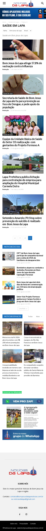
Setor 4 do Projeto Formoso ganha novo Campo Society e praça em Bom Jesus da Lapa (29, 298)
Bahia (5, 30)
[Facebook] (19, 514)
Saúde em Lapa (13, 22)
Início (4, 22)
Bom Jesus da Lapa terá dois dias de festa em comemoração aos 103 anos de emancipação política (30, 285)
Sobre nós (13, 524)
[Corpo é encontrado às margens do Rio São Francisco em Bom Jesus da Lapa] (34, 328)
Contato (33, 524)
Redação (5, 69)
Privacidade (24, 524)
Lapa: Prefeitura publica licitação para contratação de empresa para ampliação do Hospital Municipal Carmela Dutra (21, 181)
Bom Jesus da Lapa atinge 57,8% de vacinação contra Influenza (22, 64)
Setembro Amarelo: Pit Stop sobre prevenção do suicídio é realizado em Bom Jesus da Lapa (22, 221)
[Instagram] (26, 514)
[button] (42, 3)
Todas (30, 316)
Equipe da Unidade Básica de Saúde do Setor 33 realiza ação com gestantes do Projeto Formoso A (22, 142)
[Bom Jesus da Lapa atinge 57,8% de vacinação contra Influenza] (23, 50)
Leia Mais (22, 309)
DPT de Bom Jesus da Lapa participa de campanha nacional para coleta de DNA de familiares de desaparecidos (30, 256)
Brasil (26, 30)
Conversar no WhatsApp (12, 392)
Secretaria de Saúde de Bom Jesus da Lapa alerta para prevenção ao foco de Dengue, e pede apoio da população (21, 102)
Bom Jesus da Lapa (16, 30)
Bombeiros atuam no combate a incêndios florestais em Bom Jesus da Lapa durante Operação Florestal (30, 271)
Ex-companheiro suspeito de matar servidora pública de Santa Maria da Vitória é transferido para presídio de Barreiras (33, 370)
